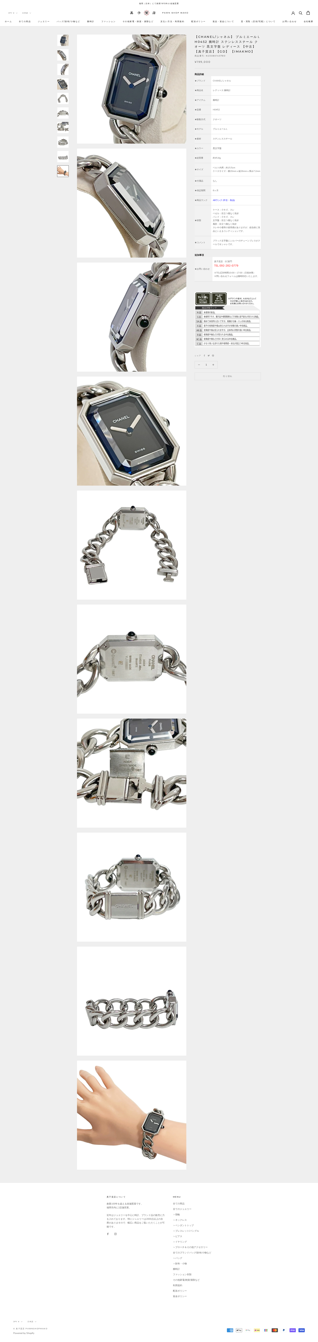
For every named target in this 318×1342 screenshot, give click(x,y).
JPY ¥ (11, 13)
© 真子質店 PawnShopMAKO (30, 1328)
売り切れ (228, 376)
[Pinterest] (213, 356)
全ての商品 (25, 21)
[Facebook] (204, 356)
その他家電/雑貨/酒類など (186, 1280)
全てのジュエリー (182, 1209)
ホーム (8, 21)
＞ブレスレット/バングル (186, 1230)
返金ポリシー (180, 1296)
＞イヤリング (180, 1241)
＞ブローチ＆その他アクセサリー (190, 1247)
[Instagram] (115, 1234)
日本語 (25, 13)
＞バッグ (177, 1258)
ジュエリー (44, 21)
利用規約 (177, 1285)
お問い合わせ (289, 21)
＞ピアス (177, 1236)
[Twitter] (209, 356)
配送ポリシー (198, 21)
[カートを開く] (308, 13)
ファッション (108, 21)
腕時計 (90, 21)
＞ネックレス (180, 1220)
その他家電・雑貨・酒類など (138, 21)
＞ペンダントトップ (183, 1225)
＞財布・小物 (180, 1263)
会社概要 (308, 21)
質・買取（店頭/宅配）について (258, 21)
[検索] (300, 13)
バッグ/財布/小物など (68, 21)
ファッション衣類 (182, 1274)
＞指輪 (176, 1214)
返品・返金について (223, 21)
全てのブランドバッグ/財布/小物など (192, 1252)
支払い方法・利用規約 (172, 21)
